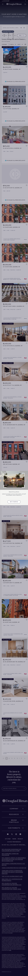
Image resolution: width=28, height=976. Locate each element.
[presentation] (14, 501)
